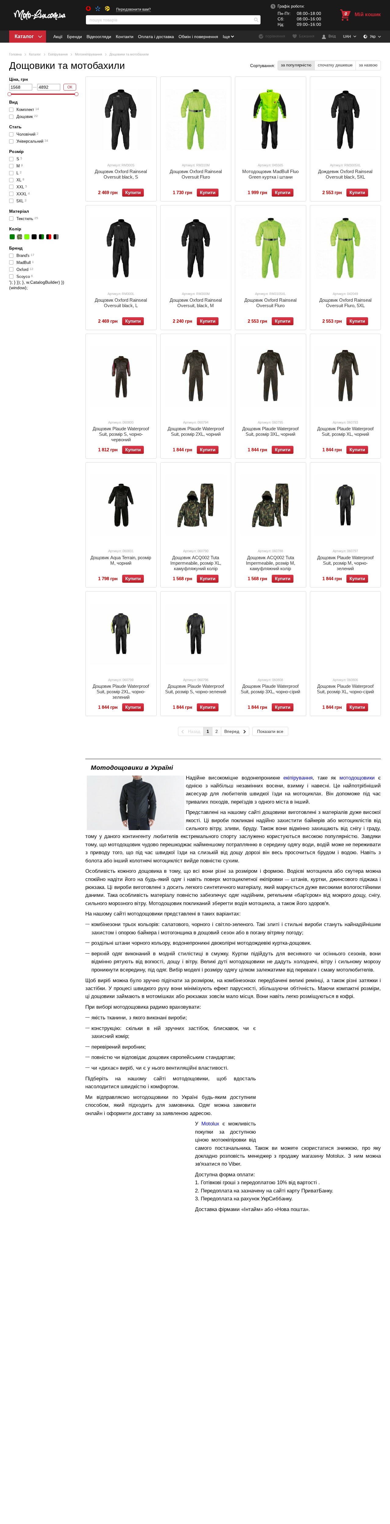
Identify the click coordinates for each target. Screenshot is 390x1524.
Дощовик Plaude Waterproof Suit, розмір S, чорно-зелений (195, 689)
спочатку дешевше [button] (335, 65)
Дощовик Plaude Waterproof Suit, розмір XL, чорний (345, 431)
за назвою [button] (368, 65)
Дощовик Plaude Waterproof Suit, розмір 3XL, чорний (270, 431)
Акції (57, 36)
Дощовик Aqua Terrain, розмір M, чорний (120, 560)
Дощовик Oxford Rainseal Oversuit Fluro (196, 174)
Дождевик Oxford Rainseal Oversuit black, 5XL (345, 174)
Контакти (124, 36)
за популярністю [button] (296, 65)
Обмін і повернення (198, 36)
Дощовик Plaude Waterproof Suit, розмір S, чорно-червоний (121, 434)
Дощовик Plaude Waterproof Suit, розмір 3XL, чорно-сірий (270, 689)
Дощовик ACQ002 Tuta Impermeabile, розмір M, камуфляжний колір (270, 563)
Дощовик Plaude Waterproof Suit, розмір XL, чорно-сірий (345, 689)
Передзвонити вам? (133, 9)
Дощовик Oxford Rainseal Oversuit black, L (121, 302)
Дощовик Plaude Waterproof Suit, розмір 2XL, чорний (196, 431)
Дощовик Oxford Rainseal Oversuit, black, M (196, 302)
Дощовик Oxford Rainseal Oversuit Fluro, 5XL (345, 302)
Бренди (74, 36)
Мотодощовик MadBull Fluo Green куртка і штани (270, 174)
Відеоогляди (99, 36)
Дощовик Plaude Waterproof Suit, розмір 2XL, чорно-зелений (121, 692)
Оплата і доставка (156, 36)
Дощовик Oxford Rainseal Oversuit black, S (121, 174)
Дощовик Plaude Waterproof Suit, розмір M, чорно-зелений (345, 563)
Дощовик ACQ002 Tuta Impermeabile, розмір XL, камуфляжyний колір (195, 563)
